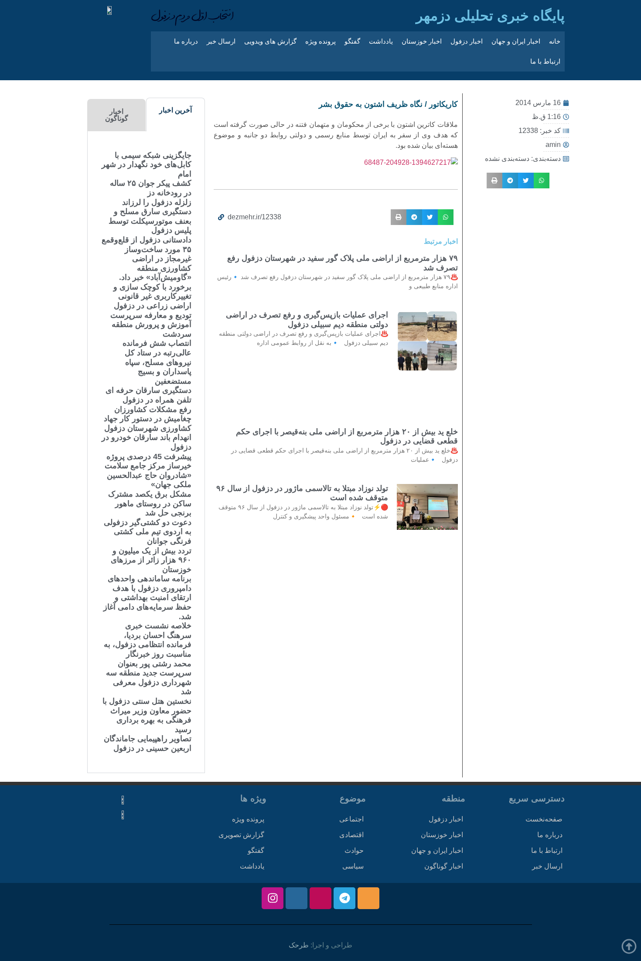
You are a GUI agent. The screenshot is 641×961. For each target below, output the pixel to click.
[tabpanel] (146, 452)
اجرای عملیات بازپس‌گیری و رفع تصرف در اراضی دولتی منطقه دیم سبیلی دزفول (307, 319)
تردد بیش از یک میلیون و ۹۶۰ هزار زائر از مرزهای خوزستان (151, 560)
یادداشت (381, 41)
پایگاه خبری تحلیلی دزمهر (490, 16)
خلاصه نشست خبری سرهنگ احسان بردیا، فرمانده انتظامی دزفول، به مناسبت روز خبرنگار (147, 639)
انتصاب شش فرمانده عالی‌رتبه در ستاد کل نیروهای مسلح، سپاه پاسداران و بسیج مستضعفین (157, 362)
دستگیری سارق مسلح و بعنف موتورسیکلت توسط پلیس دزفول (150, 221)
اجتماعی (351, 819)
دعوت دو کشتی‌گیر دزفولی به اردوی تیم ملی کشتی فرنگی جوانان (147, 531)
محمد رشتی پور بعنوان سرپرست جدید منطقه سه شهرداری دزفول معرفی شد (148, 677)
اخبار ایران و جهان (515, 41)
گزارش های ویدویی (270, 41)
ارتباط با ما (545, 61)
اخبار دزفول (466, 41)
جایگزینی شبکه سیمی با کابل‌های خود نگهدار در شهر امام (146, 164)
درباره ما (186, 41)
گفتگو (352, 41)
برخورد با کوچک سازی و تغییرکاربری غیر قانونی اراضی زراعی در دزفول (152, 296)
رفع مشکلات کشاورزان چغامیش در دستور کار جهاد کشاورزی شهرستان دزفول (146, 419)
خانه (554, 41)
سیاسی (353, 866)
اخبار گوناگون (443, 866)
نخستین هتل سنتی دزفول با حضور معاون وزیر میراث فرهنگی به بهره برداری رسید (146, 715)
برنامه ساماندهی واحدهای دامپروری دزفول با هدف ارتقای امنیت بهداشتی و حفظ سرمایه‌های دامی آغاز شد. (147, 597)
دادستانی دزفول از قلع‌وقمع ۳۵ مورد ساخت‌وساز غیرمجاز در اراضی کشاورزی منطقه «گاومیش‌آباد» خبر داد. (146, 258)
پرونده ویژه (320, 41)
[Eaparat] (320, 898)
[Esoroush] (296, 898)
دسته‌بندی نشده (507, 158)
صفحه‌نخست (544, 819)
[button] (541, 180)
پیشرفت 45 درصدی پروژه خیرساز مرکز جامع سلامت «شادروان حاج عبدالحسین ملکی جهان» (148, 470)
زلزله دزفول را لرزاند (156, 202)
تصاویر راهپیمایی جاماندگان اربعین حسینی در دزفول (147, 743)
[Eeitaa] (368, 898)
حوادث (354, 850)
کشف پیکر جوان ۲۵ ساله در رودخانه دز (150, 188)
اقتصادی (351, 834)
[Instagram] (272, 898)
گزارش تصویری (241, 834)
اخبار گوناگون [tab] (116, 115)
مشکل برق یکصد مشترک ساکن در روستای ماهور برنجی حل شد (149, 503)
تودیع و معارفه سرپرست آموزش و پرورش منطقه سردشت (150, 324)
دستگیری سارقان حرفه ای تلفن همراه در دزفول (148, 395)
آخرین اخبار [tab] (175, 110)
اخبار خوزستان (422, 41)
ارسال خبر (221, 41)
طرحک (299, 945)
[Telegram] (344, 898)
